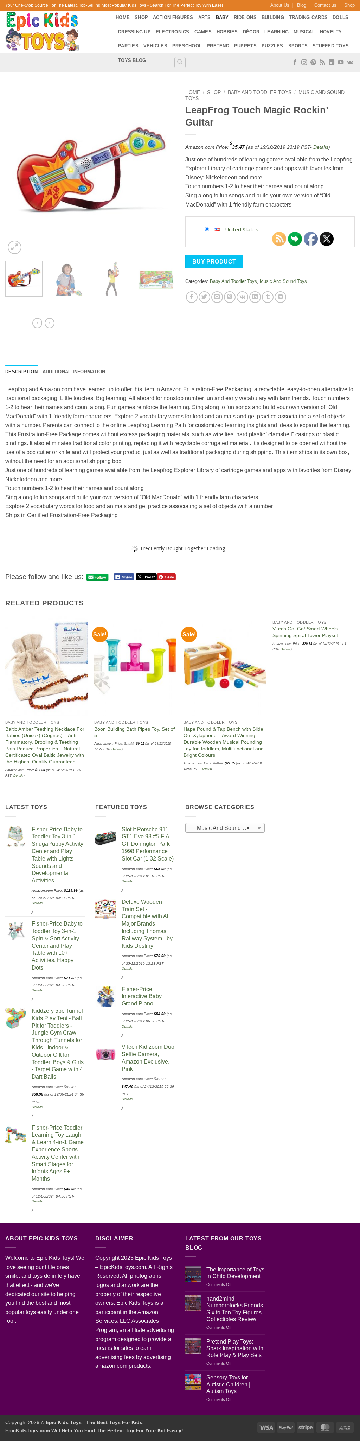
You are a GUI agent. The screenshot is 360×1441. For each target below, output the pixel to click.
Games (203, 31)
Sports (298, 46)
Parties (128, 46)
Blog (301, 5)
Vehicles (155, 46)
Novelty (331, 31)
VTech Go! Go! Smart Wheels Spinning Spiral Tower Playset (305, 632)
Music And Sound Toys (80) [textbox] (225, 828)
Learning (276, 31)
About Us (279, 5)
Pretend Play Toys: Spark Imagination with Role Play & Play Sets (234, 1348)
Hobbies (227, 31)
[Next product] (37, 323)
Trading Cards (308, 17)
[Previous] (17, 171)
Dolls (340, 17)
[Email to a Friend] (217, 297)
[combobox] (225, 828)
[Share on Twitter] (204, 297)
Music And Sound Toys (283, 281)
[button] (14, 247)
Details (320, 147)
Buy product (214, 262)
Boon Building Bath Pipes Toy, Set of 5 (134, 732)
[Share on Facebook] (192, 297)
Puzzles (272, 46)
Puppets (245, 46)
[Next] (162, 171)
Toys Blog (132, 60)
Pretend (218, 46)
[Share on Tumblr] (268, 297)
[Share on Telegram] (280, 297)
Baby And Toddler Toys (259, 92)
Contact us (325, 5)
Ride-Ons (245, 17)
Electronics (172, 31)
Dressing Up (134, 31)
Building (273, 17)
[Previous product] (49, 323)
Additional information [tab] (74, 371)
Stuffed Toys (331, 46)
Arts (204, 17)
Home (123, 17)
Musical (304, 31)
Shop (349, 5)
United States (241, 229)
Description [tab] (21, 371)
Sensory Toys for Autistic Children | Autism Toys (228, 1384)
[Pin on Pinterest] (230, 297)
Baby (222, 17)
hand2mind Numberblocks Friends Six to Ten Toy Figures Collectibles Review (234, 1309)
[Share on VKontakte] (242, 297)
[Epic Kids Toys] (55, 32)
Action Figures (173, 17)
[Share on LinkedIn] (255, 297)
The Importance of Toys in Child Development (235, 1273)
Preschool (187, 46)
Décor (251, 31)
